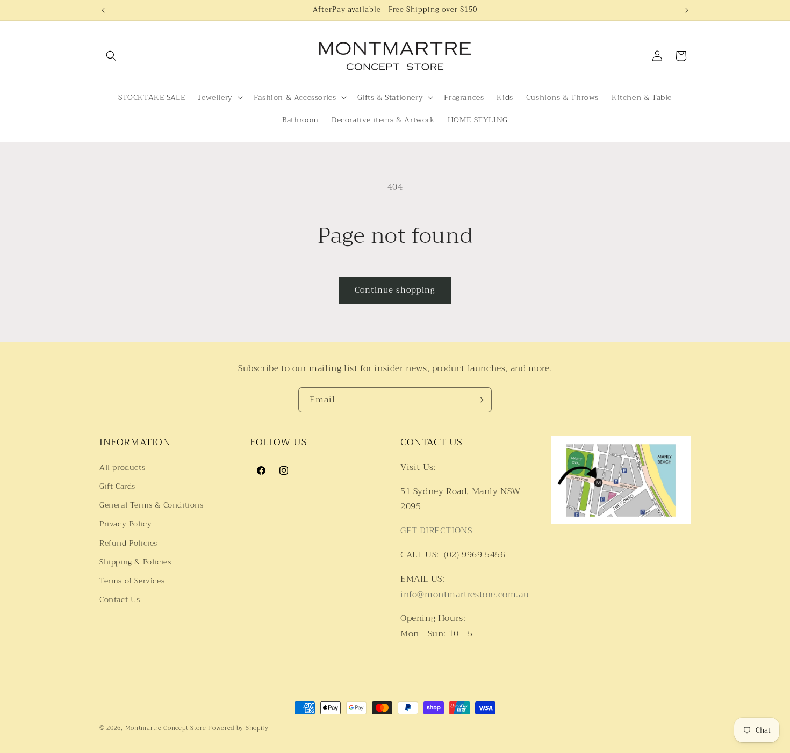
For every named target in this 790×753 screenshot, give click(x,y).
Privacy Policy (125, 523)
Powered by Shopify (238, 728)
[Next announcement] (687, 10)
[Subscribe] (479, 399)
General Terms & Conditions (151, 504)
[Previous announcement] (103, 10)
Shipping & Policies (135, 561)
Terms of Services (131, 580)
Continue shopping (395, 290)
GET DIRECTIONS (436, 530)
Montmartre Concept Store (165, 728)
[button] (111, 56)
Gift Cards (117, 485)
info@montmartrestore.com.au (464, 594)
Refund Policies (128, 542)
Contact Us (119, 598)
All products (122, 466)
